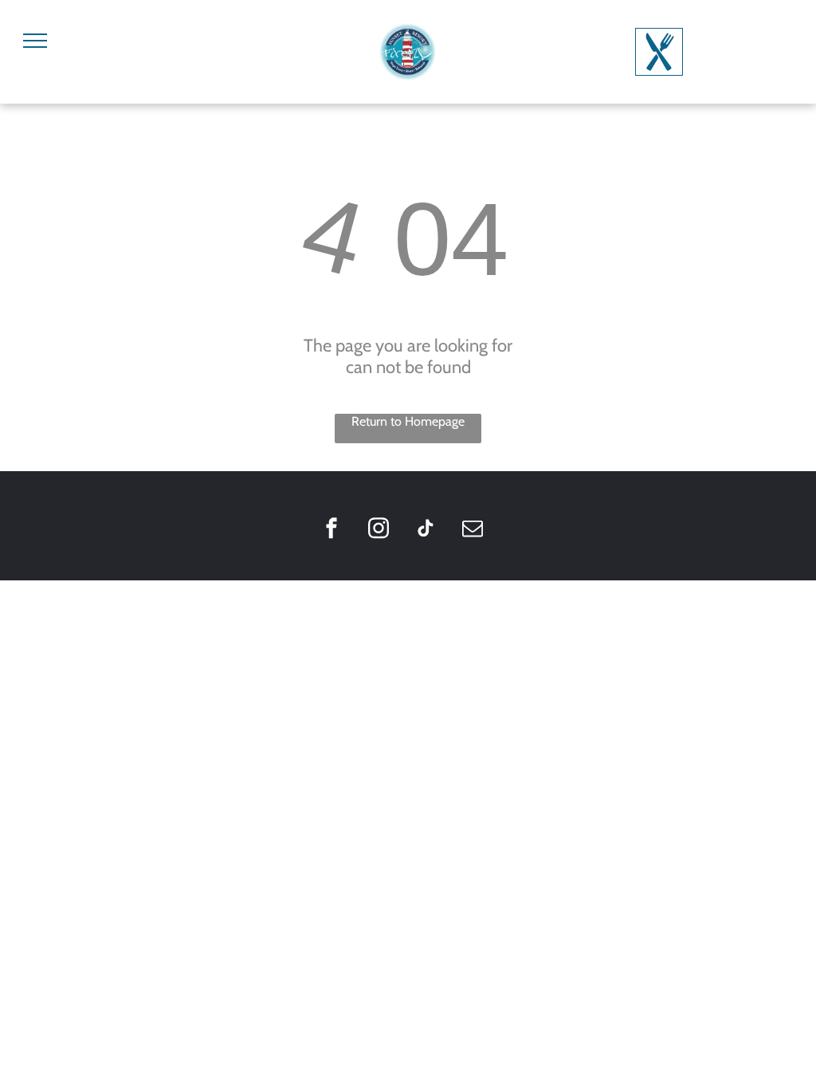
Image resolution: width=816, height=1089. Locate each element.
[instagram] (378, 530)
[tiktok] (425, 530)
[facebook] (331, 530)
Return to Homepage (408, 421)
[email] (472, 530)
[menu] (35, 40)
